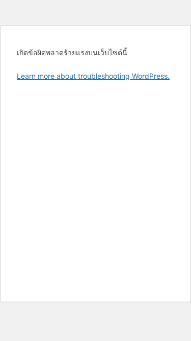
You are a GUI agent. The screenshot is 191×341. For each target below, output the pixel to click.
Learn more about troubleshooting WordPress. (93, 76)
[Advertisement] (95, 187)
